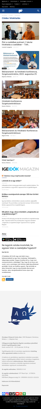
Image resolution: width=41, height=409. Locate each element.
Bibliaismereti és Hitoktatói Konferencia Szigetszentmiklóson (19, 132)
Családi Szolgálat (7, 47)
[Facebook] (3, 393)
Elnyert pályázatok (6, 4)
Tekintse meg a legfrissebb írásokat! (17, 176)
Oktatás (4, 127)
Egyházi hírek (5, 98)
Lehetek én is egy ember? (11, 181)
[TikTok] (13, 393)
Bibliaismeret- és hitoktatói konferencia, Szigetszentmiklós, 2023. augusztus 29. (19, 73)
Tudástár (16, 4)
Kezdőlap (4, 15)
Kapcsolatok (5, 6)
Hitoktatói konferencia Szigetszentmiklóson (12, 102)
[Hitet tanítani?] (20, 148)
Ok (14, 406)
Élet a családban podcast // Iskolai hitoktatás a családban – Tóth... (17, 43)
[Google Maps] (24, 393)
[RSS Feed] (20, 393)
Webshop (12, 6)
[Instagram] (7, 393)
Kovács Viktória (6, 106)
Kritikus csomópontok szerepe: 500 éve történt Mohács (20, 195)
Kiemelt (4, 68)
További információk (22, 406)
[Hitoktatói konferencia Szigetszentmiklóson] (20, 89)
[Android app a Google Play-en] (8, 241)
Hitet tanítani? (8, 160)
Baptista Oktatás (7, 76)
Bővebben (9, 279)
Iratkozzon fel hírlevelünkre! (11, 381)
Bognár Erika (5, 135)
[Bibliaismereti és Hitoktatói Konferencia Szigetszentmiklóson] (20, 119)
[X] (10, 393)
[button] (38, 10)
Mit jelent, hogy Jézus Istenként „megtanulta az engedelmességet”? (20, 213)
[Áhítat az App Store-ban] (20, 241)
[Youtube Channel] (17, 393)
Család (4, 39)
